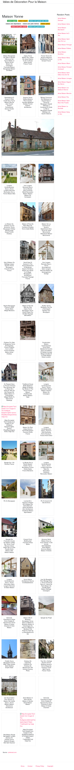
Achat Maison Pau (63, 97)
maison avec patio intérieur (31, 24)
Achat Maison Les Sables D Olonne (63, 89)
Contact (30, 766)
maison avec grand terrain (36, 27)
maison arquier (22, 21)
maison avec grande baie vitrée (38, 21)
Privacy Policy (40, 766)
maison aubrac (45, 24)
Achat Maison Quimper (62, 19)
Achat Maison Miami (64, 63)
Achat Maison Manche (64, 93)
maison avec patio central (19, 27)
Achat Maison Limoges (65, 78)
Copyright (50, 766)
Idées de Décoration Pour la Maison (24, 1)
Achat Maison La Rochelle (63, 107)
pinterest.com (12, 752)
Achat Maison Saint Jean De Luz (64, 40)
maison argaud (12, 21)
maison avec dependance (13, 24)
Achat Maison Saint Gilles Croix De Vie (64, 74)
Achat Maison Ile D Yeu (63, 34)
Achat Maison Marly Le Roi (64, 59)
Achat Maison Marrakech (62, 29)
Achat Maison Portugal (65, 45)
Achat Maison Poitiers (64, 48)
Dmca (22, 766)
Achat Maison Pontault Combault (64, 68)
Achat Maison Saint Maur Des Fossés (64, 102)
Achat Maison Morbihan (62, 53)
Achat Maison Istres (64, 24)
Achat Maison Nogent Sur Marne (64, 83)
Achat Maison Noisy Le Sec (64, 113)
